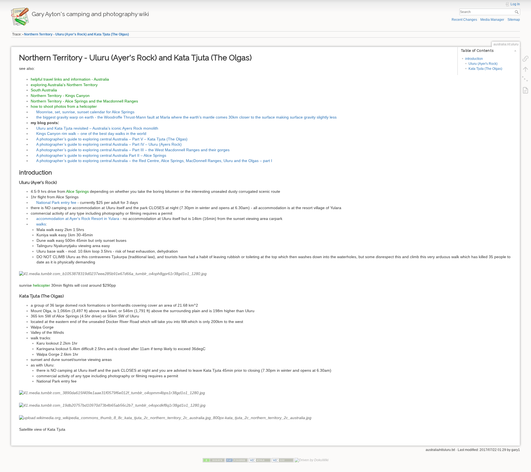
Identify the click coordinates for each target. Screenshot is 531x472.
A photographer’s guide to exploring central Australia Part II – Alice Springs (101, 155)
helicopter (41, 285)
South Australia (44, 90)
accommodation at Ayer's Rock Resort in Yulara (77, 218)
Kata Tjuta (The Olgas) (485, 69)
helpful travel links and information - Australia (70, 79)
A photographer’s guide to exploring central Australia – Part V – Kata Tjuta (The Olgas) (112, 139)
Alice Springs (77, 191)
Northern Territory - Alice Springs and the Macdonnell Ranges (84, 101)
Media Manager (492, 20)
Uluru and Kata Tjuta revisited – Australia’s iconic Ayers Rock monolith (97, 128)
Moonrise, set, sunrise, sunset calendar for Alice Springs (85, 112)
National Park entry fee (56, 202)
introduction (474, 59)
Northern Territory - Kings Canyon (60, 95)
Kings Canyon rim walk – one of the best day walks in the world (91, 133)
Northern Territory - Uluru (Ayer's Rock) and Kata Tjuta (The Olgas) (76, 34)
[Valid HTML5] (260, 460)
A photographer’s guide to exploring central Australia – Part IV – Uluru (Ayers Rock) (109, 144)
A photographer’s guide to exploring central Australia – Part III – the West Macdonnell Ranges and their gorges (133, 150)
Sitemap (513, 20)
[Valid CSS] (283, 460)
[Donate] (214, 460)
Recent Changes (464, 20)
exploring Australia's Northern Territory (64, 85)
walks (41, 224)
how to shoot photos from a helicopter (64, 106)
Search (517, 12)
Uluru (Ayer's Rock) (483, 64)
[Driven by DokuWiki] (312, 460)
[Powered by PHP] (237, 460)
